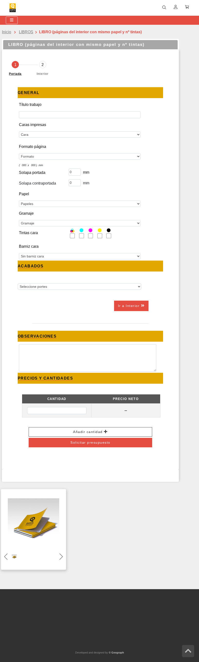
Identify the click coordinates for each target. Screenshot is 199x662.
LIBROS (26, 32)
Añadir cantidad (88, 432)
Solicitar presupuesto (90, 442)
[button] (6, 557)
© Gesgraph (116, 652)
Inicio (6, 32)
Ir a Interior (129, 306)
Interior (43, 74)
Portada (15, 74)
